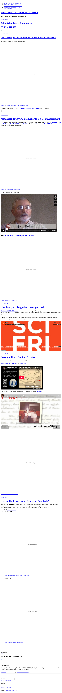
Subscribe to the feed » (6, 687)
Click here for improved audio (19, 235)
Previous (3, 650)
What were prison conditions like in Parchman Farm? (28, 37)
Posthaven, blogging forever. (12, 690)
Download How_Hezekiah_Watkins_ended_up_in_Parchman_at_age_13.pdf (14, 105)
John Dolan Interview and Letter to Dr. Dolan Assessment (30, 118)
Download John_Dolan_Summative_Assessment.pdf (10, 189)
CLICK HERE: (9, 27)
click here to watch (11, 510)
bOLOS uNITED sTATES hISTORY (19, 12)
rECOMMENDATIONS (10, 8)
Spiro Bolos (3, 672)
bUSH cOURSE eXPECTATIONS (12, 3)
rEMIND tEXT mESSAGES (11, 4)
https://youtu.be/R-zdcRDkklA (9, 363)
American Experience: (26, 108)
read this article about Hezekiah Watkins (43, 123)
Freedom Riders (36, 108)
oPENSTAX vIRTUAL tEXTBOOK (13, 6)
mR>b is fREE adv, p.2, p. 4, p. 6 (12, 7)
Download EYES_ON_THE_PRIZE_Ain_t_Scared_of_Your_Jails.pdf (16, 575)
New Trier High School (23, 672)
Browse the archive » (6, 680)
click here (23, 363)
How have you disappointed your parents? (22, 307)
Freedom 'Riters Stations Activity (18, 357)
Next (2, 653)
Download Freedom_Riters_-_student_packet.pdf (9, 494)
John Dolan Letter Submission (16, 22)
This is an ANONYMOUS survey (9, 311)
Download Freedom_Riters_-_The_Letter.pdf (9, 300)
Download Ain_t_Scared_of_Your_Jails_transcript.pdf (13, 642)
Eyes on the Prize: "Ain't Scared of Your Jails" (25, 501)
